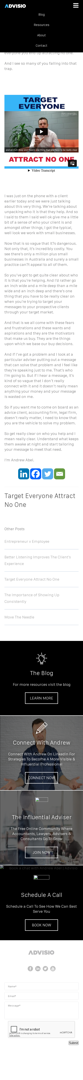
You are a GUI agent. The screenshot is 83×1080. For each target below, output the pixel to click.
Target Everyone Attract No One (31, 579)
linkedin (38, 968)
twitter (45, 968)
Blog (42, 15)
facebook (30, 968)
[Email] (59, 473)
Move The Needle (19, 617)
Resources (41, 25)
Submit (73, 1043)
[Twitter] (47, 473)
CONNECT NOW (41, 777)
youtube (53, 968)
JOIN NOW (41, 852)
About (41, 35)
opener (76, 5)
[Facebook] (35, 473)
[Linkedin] (23, 473)
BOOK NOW (41, 925)
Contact (41, 46)
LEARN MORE (41, 698)
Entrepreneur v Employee (26, 541)
